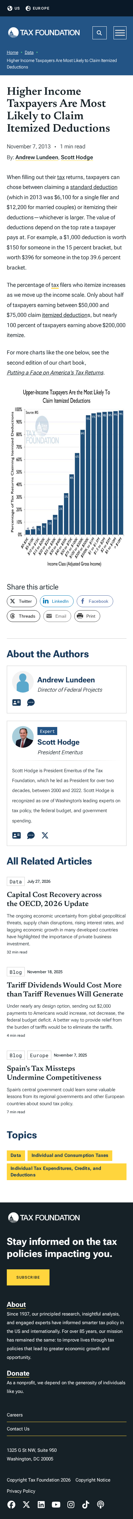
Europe (41, 8)
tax (61, 177)
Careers (15, 1415)
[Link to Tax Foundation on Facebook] (12, 1504)
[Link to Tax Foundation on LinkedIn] (41, 1504)
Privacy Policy (21, 1491)
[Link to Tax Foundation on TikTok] (86, 1504)
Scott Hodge (77, 157)
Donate (18, 1373)
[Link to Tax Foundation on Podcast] (100, 1504)
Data (29, 52)
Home (12, 52)
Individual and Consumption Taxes (70, 1155)
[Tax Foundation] (44, 33)
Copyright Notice (92, 1480)
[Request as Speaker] (31, 702)
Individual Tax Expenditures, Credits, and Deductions (56, 1172)
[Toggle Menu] (120, 33)
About (16, 1304)
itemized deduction (65, 315)
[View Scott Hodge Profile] (16, 835)
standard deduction (94, 187)
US (17, 8)
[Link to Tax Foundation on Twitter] (26, 1504)
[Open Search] (99, 32)
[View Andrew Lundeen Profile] (16, 702)
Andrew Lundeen (36, 157)
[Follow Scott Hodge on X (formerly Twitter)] (45, 835)
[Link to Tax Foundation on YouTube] (56, 1504)
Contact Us (18, 1429)
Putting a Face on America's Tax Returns (55, 372)
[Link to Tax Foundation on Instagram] (71, 1504)
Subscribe (28, 1277)
